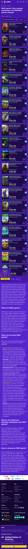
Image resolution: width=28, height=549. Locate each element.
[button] (19, 279)
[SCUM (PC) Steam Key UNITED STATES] (14, 244)
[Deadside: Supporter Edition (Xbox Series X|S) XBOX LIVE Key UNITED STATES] (14, 181)
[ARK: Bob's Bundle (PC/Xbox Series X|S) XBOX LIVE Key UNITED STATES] (14, 130)
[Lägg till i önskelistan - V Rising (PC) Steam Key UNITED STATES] (24, 62)
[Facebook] (15, 507)
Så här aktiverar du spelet (6, 498)
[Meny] (2, 2)
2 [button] (12, 279)
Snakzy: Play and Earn (18, 501)
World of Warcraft (7, 348)
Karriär (2, 489)
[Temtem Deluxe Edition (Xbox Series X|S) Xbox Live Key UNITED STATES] (14, 219)
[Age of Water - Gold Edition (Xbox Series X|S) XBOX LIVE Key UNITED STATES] (14, 232)
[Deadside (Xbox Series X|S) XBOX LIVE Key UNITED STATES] (14, 53)
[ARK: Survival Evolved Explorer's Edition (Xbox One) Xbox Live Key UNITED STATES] (14, 206)
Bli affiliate (16, 500)
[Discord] (21, 507)
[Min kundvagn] (23, 2)
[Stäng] (26, 533)
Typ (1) (20, 19)
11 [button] (16, 279)
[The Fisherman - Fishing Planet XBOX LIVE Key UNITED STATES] (14, 92)
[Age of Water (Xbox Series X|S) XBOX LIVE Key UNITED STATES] (14, 270)
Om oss (2, 486)
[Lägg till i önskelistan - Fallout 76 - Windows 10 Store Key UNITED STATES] (24, 151)
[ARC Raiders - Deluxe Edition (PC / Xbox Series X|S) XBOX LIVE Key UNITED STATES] (14, 193)
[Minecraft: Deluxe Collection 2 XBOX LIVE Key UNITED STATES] (14, 257)
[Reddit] (23, 507)
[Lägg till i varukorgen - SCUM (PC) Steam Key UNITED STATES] (24, 248)
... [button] (15, 279)
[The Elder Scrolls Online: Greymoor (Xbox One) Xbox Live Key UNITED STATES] (14, 143)
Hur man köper (17, 486)
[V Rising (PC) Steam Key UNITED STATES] (14, 66)
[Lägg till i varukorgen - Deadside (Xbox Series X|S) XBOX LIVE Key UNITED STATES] (24, 57)
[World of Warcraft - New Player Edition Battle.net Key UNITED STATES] (14, 117)
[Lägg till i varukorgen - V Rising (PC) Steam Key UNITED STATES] (24, 70)
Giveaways (16, 498)
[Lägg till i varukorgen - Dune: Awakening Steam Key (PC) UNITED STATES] (24, 172)
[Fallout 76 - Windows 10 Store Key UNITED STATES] (14, 155)
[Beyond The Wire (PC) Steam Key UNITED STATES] (14, 28)
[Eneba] (7, 2)
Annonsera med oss (5, 509)
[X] (17, 507)
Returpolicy (3, 501)
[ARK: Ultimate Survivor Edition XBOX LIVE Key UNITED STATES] (14, 104)
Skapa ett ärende (4, 500)
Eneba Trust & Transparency (7, 491)
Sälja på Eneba (4, 507)
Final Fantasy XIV (7, 382)
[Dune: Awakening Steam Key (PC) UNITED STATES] (14, 168)
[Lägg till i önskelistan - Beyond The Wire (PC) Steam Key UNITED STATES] (24, 23)
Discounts (16, 491)
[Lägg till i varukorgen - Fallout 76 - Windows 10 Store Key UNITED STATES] (24, 159)
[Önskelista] (20, 2)
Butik (5, 6)
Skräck (9, 6)
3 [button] (13, 279)
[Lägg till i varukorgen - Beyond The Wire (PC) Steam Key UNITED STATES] (24, 32)
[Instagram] (19, 507)
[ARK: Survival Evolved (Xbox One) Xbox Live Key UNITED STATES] (14, 79)
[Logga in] (26, 2)
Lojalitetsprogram (17, 489)
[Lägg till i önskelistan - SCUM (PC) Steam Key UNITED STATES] (24, 240)
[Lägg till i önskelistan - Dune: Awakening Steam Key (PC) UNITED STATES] (24, 163)
